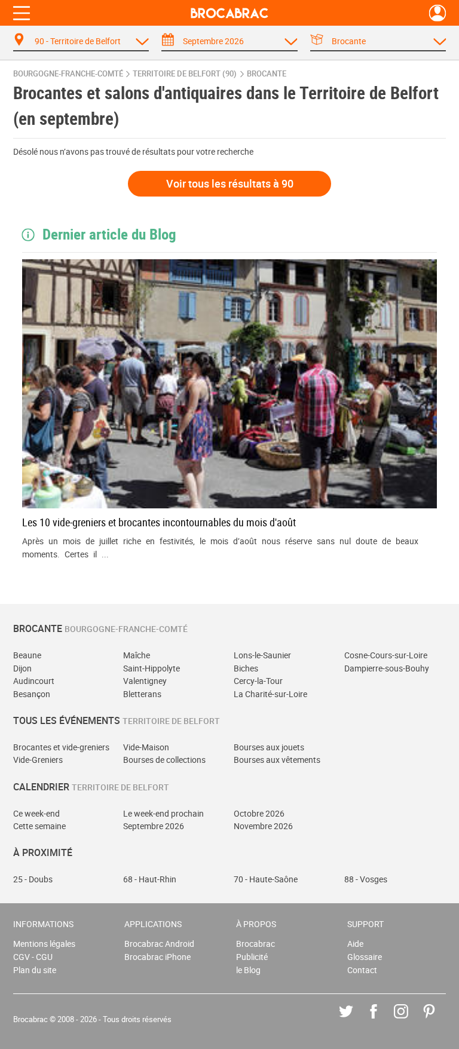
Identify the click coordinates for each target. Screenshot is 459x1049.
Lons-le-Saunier (262, 655)
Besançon (31, 694)
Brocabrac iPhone (157, 956)
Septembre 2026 (153, 826)
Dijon (22, 668)
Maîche (136, 655)
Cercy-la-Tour (258, 680)
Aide (355, 943)
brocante (266, 74)
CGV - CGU (33, 956)
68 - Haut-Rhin (149, 879)
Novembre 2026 (263, 826)
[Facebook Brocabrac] (382, 1020)
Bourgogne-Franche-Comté (68, 74)
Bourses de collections (164, 759)
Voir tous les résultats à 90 (229, 183)
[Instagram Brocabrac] (409, 1020)
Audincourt (33, 680)
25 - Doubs (33, 879)
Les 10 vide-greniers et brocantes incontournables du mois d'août (159, 522)
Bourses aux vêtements (277, 759)
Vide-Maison (146, 747)
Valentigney (145, 680)
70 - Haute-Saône (266, 879)
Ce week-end (36, 813)
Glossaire (364, 956)
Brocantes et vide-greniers (61, 747)
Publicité (252, 956)
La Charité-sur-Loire (270, 694)
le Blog (248, 970)
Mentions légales (44, 943)
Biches (246, 668)
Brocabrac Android (159, 943)
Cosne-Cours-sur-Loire (385, 655)
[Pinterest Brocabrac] (437, 1020)
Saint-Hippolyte (151, 668)
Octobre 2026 (259, 813)
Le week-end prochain (163, 813)
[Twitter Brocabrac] (354, 1020)
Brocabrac (255, 943)
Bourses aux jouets (269, 747)
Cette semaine (39, 826)
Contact (362, 970)
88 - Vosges (365, 879)
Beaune (27, 655)
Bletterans (142, 694)
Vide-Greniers (38, 759)
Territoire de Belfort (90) (185, 74)
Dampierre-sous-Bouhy (386, 668)
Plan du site (34, 970)
